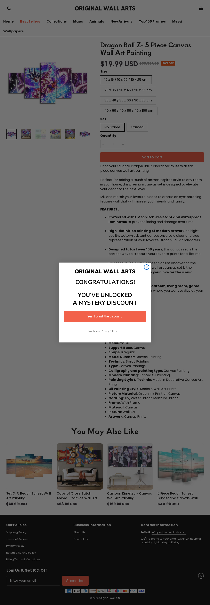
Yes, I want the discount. (105, 316)
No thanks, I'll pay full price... (105, 331)
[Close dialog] (146, 267)
